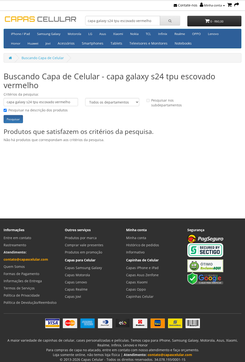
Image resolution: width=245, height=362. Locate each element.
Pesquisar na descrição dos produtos (38, 110)
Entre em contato (17, 238)
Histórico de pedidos (142, 245)
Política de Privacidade (22, 295)
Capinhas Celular (140, 296)
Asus (102, 34)
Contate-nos (187, 5)
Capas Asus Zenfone (142, 275)
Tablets (116, 43)
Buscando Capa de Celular (43, 58)
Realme (179, 34)
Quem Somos (14, 266)
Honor (15, 43)
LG (90, 34)
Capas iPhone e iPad (142, 267)
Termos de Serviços (19, 288)
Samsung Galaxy (49, 34)
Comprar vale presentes (84, 245)
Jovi (47, 43)
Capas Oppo (136, 289)
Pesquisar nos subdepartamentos (166, 102)
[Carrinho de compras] (229, 5)
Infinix (162, 34)
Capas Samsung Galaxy (83, 267)
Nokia (134, 34)
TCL (148, 34)
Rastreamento (15, 245)
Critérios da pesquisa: (21, 94)
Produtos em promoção (83, 252)
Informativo (135, 252)
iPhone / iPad (20, 34)
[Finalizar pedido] (236, 5)
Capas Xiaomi (137, 282)
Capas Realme (76, 289)
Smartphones (92, 43)
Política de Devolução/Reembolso (30, 302)
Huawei (33, 43)
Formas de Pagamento (21, 273)
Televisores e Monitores (148, 43)
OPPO (196, 34)
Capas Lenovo (76, 282)
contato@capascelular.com (26, 259)
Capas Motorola (77, 275)
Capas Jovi (73, 296)
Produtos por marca (81, 238)
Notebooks (183, 43)
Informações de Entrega (23, 281)
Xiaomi (118, 34)
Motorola (74, 34)
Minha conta (213, 5)
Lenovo (213, 34)
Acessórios (66, 43)
